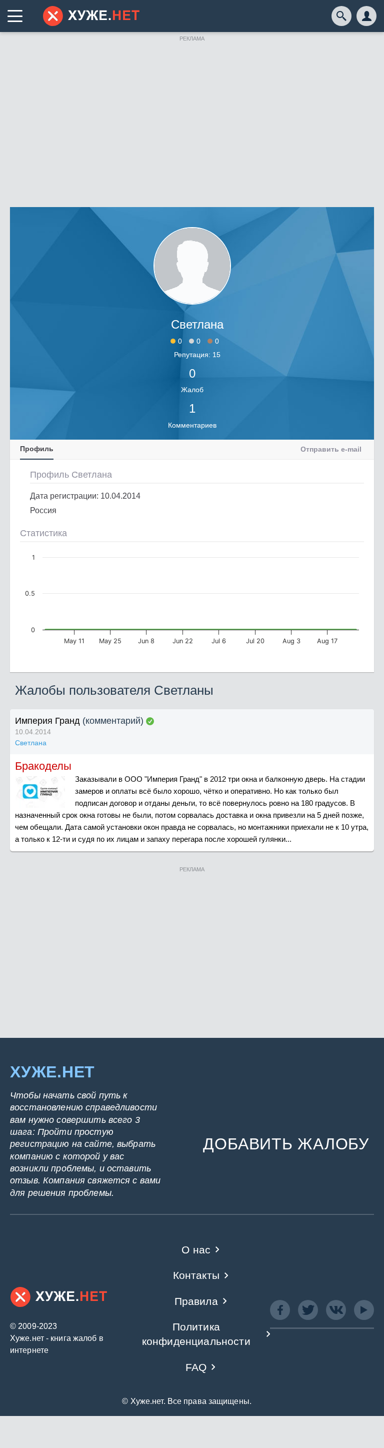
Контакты (196, 1275)
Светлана (30, 743)
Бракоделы (43, 766)
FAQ (196, 1367)
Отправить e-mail (331, 449)
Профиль (37, 449)
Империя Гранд (47, 721)
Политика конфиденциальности (196, 1334)
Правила (196, 1301)
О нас (196, 1249)
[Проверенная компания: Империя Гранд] (150, 721)
